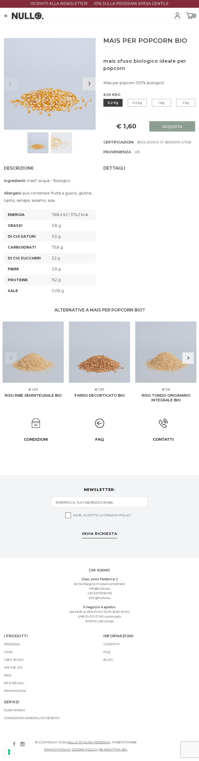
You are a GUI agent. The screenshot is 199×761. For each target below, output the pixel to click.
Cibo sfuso (14, 660)
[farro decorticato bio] (99, 352)
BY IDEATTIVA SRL (113, 749)
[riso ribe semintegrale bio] (33, 352)
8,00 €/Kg (111, 95)
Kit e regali (14, 683)
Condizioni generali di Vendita (32, 718)
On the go (13, 667)
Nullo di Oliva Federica (88, 742)
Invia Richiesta (99, 534)
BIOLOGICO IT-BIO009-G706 (164, 142)
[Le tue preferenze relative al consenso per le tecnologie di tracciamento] (9, 752)
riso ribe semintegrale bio (33, 395)
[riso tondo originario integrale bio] (165, 352)
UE (137, 152)
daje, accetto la (102, 515)
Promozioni (15, 691)
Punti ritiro (14, 710)
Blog (108, 660)
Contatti (111, 644)
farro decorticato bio (100, 395)
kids (7, 675)
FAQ (106, 652)
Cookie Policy (84, 749)
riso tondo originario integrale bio (166, 397)
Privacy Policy (117, 515)
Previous (11, 358)
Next (188, 358)
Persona (12, 644)
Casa (8, 652)
